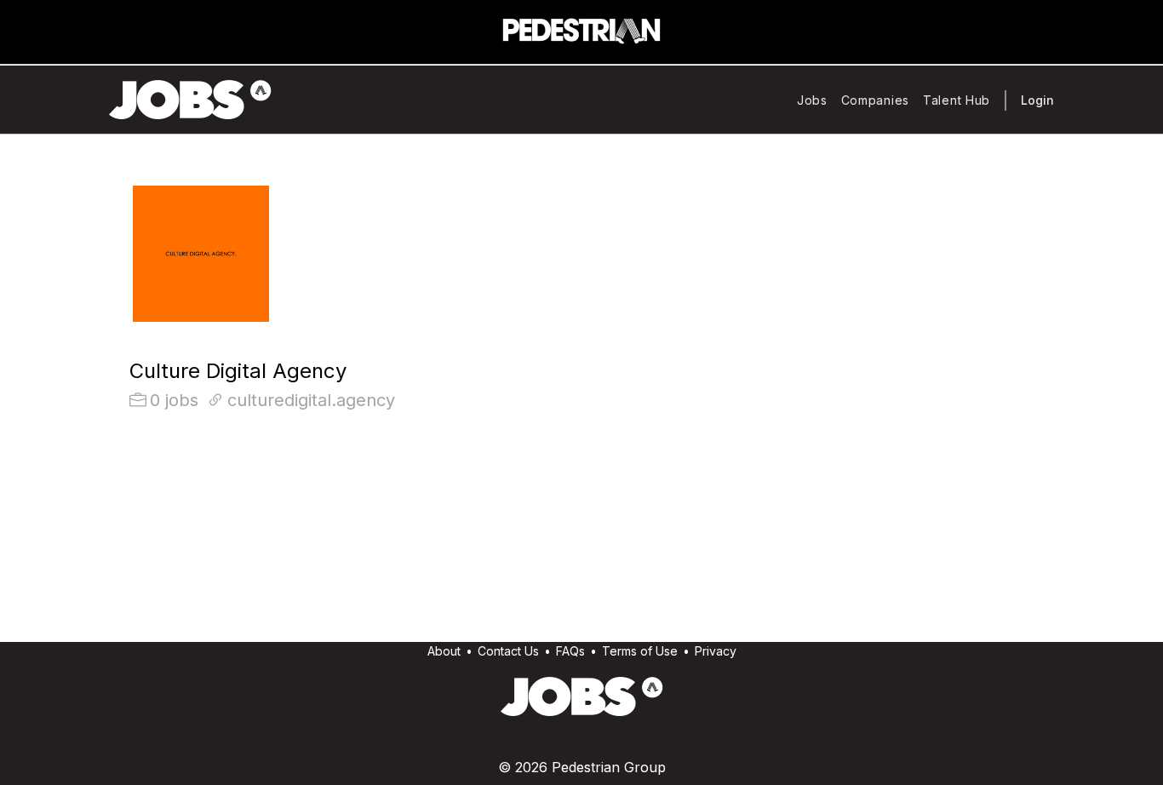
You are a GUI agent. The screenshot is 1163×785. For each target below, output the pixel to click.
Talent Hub (956, 100)
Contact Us (508, 651)
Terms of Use (640, 651)
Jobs (812, 100)
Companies (875, 100)
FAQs (570, 651)
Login (1037, 100)
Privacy (715, 651)
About (444, 651)
